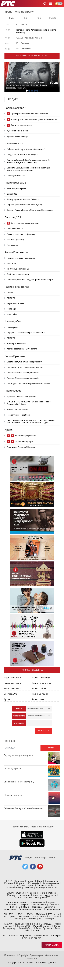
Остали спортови (23, 897)
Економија (33, 883)
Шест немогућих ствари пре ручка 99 (24, 362)
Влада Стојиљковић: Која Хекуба (22, 154)
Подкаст (28, 887)
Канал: (19, 708)
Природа (37, 906)
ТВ (5, 914)
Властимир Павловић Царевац (21, 447)
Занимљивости (37, 902)
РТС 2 (21, 914)
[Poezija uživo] (34, 547)
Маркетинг (25, 935)
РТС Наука (53, 914)
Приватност (10, 955)
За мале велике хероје (30, 909)
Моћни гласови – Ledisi (17, 409)
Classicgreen (12, 327)
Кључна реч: (19, 723)
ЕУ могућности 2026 (46, 887)
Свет (39, 881)
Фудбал (20, 892)
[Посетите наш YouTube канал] (40, 866)
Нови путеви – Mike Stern (18, 415)
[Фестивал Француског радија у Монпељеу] (33, 494)
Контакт (13, 935)
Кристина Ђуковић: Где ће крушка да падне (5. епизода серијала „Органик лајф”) (28, 161)
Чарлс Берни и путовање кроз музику (24, 204)
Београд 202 (12, 217)
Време (31, 885)
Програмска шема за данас (32, 55)
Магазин (13, 902)
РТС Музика (30, 918)
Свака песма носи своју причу (21, 234)
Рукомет (11, 895)
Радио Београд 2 (15, 143)
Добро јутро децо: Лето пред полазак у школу (28, 383)
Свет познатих (39, 904)
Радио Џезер (12, 390)
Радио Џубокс (13, 321)
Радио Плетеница (16, 252)
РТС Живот (24, 916)
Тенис (42, 892)
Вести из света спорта (21, 125)
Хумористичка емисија (17, 131)
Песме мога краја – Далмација (21, 258)
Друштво (20, 883)
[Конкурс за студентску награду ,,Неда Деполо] (32, 521)
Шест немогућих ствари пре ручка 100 (25, 367)
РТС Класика (39, 916)
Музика (52, 902)
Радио (8, 923)
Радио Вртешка (14, 356)
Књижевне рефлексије (25, 435)
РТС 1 (12, 914)
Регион (30, 881)
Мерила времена (50, 883)
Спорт (10, 892)
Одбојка (52, 892)
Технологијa (10, 904)
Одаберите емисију (36, 716)
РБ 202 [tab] (52, 18)
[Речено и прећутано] (32, 600)
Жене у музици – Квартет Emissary (23, 199)
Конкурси (56, 935)
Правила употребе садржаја (44, 955)
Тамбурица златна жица (18, 269)
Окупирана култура (24, 441)
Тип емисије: (19, 716)
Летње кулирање (15, 228)
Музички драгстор (15, 239)
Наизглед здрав (52, 909)
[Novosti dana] (32, 468)
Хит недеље (12, 245)
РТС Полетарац (47, 918)
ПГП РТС (11, 292)
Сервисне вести (45, 885)
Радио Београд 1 (15, 108)
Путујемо (24, 904)
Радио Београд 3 (15, 182)
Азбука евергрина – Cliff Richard (22, 349)
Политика (19, 881)
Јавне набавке (41, 935)
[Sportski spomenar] (32, 653)
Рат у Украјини (17, 885)
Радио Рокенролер (16, 287)
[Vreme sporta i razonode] (32, 626)
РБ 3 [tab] (39, 18)
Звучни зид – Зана (15, 303)
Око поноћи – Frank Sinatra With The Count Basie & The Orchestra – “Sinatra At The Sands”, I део (31, 421)
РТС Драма (9, 916)
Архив (8, 430)
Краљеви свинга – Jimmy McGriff (22, 396)
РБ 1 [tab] (11, 18)
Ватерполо (24, 895)
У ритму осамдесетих (16, 343)
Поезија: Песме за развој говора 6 (23, 378)
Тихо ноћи (12, 263)
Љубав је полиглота (16, 175)
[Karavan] (34, 573)
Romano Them (14, 78)
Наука (26, 906)
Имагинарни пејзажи (16, 188)
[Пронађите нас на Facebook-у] (33, 866)
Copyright (23, 955)
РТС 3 (30, 914)
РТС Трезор (15, 918)
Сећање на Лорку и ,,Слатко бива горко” (26, 149)
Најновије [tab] (9, 740)
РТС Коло (54, 916)
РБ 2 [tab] (25, 18)
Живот (23, 902)
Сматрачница (14, 887)
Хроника (8, 883)
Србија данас (51, 881)
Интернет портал (32, 937)
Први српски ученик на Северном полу (29, 113)
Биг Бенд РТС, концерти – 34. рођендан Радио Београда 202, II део (29, 403)
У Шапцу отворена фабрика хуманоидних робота (33, 119)
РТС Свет (40, 914)
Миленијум (12, 309)
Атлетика (37, 895)
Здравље (54, 904)
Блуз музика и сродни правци (24, 223)
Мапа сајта (51, 945)
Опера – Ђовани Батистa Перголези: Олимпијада (30, 210)
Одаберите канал (35, 708)
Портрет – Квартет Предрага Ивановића (26, 332)
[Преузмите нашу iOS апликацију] (32, 835)
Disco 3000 (12, 194)
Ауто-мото (50, 895)
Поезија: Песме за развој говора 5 (23, 372)
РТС (5, 935)
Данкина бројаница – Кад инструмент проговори (30, 279)
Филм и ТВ (15, 906)
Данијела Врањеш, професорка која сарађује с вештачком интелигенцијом (28, 169)
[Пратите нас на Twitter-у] (25, 866)
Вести (8, 881)
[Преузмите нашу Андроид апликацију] (32, 843)
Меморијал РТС (42, 897)
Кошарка (31, 892)
